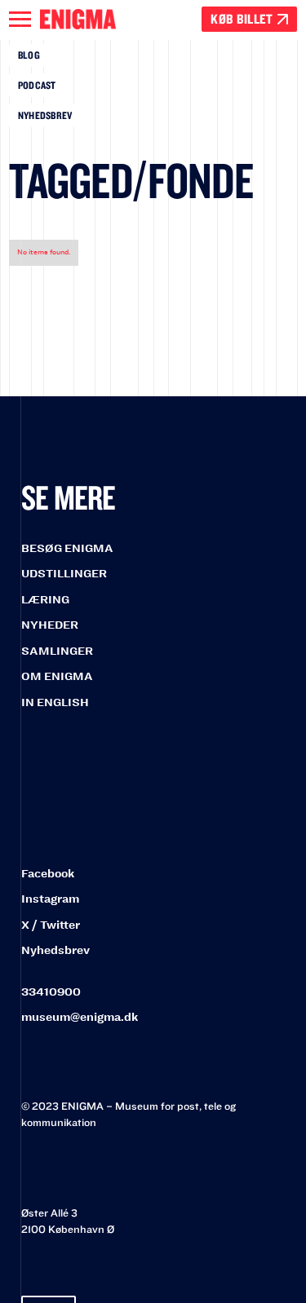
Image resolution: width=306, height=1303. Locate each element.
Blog (29, 55)
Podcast (37, 85)
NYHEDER (49, 625)
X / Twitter (50, 925)
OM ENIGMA (57, 676)
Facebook (47, 873)
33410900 (51, 992)
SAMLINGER (57, 651)
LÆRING (45, 599)
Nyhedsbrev (45, 115)
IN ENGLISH (55, 702)
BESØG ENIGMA (67, 548)
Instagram (50, 899)
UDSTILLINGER (64, 573)
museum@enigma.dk (79, 1017)
